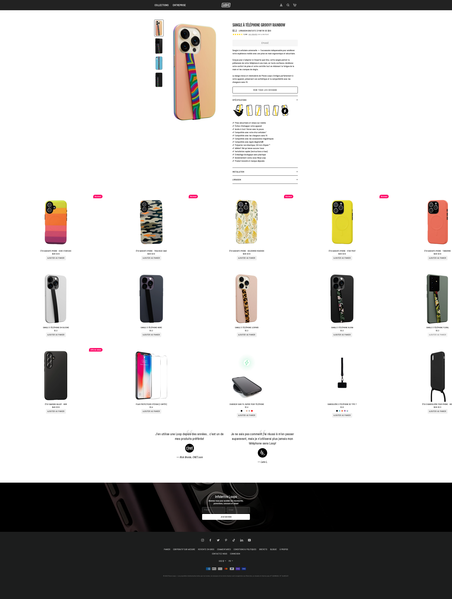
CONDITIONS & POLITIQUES (245, 549)
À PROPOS (284, 549)
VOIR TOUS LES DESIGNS (265, 90)
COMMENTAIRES (224, 549)
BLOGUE (273, 549)
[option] (195, 73)
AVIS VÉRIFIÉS (253, 34)
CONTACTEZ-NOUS (219, 553)
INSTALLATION (238, 171)
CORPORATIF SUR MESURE (184, 549)
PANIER (167, 549)
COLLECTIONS (162, 5)
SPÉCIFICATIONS (239, 100)
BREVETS (263, 549)
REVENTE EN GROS (206, 549)
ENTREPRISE (179, 5)
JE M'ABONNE (226, 517)
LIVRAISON (236, 179)
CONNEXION (235, 553)
